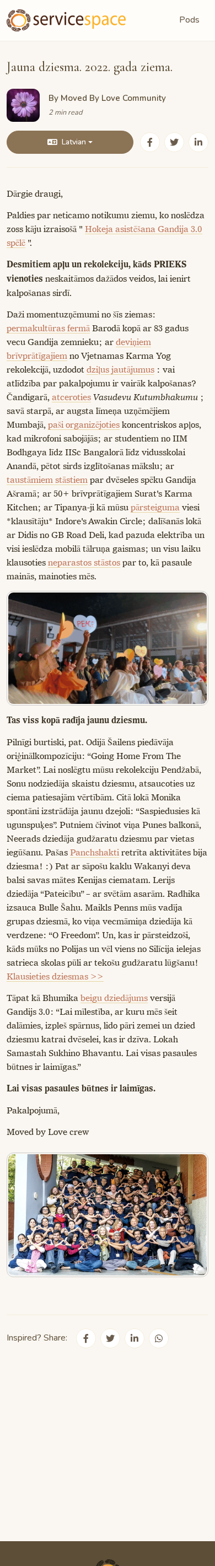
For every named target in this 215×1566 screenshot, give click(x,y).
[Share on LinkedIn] (198, 142)
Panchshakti (94, 852)
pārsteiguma (155, 507)
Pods (189, 20)
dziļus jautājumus (120, 369)
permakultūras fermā (48, 328)
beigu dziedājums (114, 998)
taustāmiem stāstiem (47, 480)
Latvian (74, 142)
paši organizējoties (84, 424)
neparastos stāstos (84, 562)
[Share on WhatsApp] (159, 1338)
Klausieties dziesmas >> (55, 976)
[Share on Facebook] (150, 142)
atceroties (71, 397)
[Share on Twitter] (174, 142)
